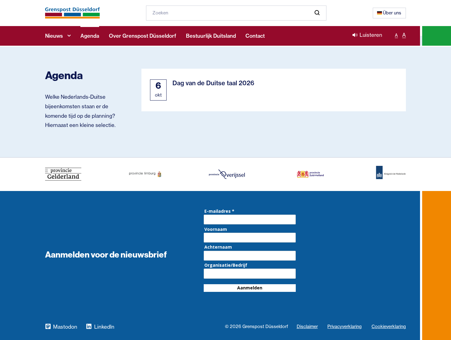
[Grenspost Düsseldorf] (72, 13)
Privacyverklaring (344, 326)
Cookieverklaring (389, 326)
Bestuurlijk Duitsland (211, 36)
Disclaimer (307, 326)
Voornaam (215, 229)
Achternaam (218, 247)
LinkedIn (104, 327)
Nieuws (54, 36)
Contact (255, 36)
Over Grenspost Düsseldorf (142, 36)
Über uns (392, 13)
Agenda (89, 36)
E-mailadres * (219, 211)
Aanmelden (249, 288)
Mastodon (65, 327)
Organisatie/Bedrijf (225, 265)
